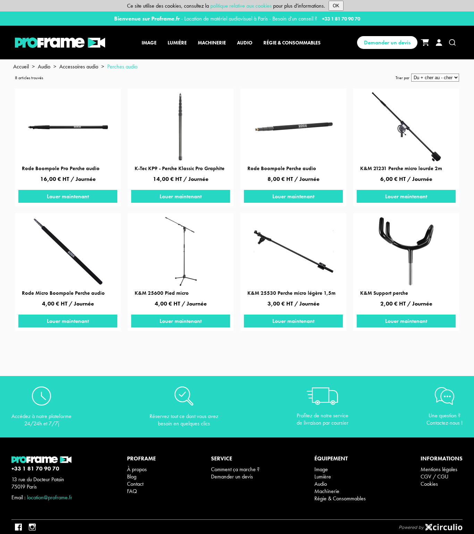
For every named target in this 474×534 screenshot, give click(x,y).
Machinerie (326, 491)
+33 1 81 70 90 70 (341, 19)
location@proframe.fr (49, 497)
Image (321, 469)
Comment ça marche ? (235, 469)
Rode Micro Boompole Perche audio (63, 293)
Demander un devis (387, 42)
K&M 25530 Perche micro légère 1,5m (291, 293)
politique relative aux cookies (241, 5)
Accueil (21, 66)
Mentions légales (439, 469)
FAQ (132, 491)
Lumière (322, 476)
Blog (131, 476)
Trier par (402, 78)
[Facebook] (18, 527)
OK (336, 5)
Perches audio (122, 66)
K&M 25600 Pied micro (162, 293)
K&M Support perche (384, 293)
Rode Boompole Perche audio (281, 168)
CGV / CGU (434, 476)
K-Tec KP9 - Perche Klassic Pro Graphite (180, 168)
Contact (135, 483)
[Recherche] (452, 42)
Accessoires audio (78, 66)
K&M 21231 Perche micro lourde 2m (401, 168)
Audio (44, 66)
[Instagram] (32, 527)
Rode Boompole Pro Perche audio (61, 168)
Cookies (429, 483)
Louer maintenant (68, 196)
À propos (137, 469)
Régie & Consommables (340, 498)
